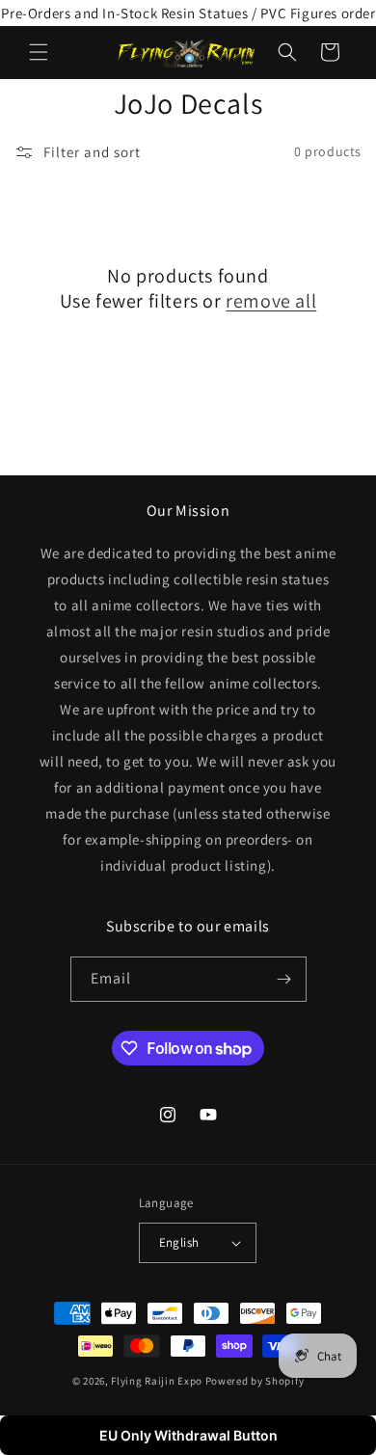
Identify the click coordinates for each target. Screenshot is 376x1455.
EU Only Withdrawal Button (188, 1435)
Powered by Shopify (255, 1381)
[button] (38, 52)
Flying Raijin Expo (156, 1381)
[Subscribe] (284, 979)
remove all (271, 300)
